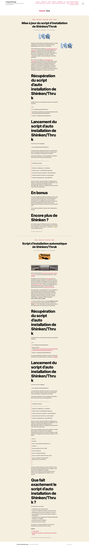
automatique (34, 537)
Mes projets (48, 3)
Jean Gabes (49, 278)
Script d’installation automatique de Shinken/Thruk (44, 245)
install (36, 231)
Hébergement (60, 1)
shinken (38, 231)
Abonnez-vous (44, 1)
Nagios (33, 19)
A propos (37, 1)
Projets (68, 3)
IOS (64, 1)
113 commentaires (52, 250)
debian (33, 231)
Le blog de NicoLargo (11, 1)
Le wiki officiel (35, 531)
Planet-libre (45, 19)
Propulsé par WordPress (33, 544)
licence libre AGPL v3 (38, 284)
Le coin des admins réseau (40, 3)
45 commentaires (52, 30)
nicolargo (38, 30)
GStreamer (54, 1)
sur (54, 357)
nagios (45, 537)
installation (41, 537)
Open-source (39, 19)
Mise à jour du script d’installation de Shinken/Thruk (44, 24)
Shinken (33, 276)
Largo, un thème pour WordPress (72, 1)
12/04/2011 (44, 250)
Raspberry (77, 3)
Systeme (55, 19)
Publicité (72, 3)
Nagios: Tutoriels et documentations (59, 3)
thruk (41, 231)
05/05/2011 (44, 30)
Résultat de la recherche (74, 4)
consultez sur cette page (48, 287)
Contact (49, 1)
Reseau (50, 19)
